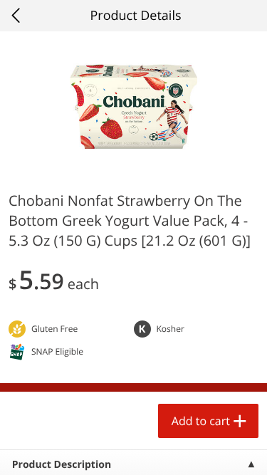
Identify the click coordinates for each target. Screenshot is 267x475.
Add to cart (201, 421)
